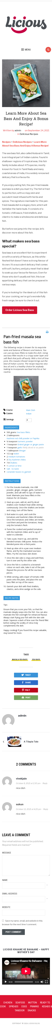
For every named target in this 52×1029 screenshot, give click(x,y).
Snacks (32, 1010)
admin (18, 130)
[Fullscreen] (46, 981)
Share (28, 682)
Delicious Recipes (29, 134)
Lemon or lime (14, 465)
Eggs (24, 1006)
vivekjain (21, 778)
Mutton (32, 1002)
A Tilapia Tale (31, 741)
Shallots (13, 462)
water (16, 453)
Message (6, 852)
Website (6, 907)
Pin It (27, 690)
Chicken (7, 1002)
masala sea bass (19, 659)
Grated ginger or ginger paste (30, 444)
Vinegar (22, 450)
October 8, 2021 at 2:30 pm (28, 783)
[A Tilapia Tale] (14, 741)
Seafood (20, 1002)
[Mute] (41, 981)
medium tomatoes (16, 456)
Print (28, 698)
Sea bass (36, 659)
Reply (45, 783)
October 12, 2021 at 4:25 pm (28, 809)
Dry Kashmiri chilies (17, 459)
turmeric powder (25, 441)
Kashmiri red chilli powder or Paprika (23, 438)
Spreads (13, 1006)
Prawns (34, 1006)
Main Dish (30, 410)
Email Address (9, 893)
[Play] (5, 981)
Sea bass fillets (23, 432)
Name (4, 880)
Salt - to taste (13, 468)
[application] (26, 971)
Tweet (28, 675)
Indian (28, 413)
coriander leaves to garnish (19, 472)
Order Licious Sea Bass (19, 310)
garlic (19, 447)
